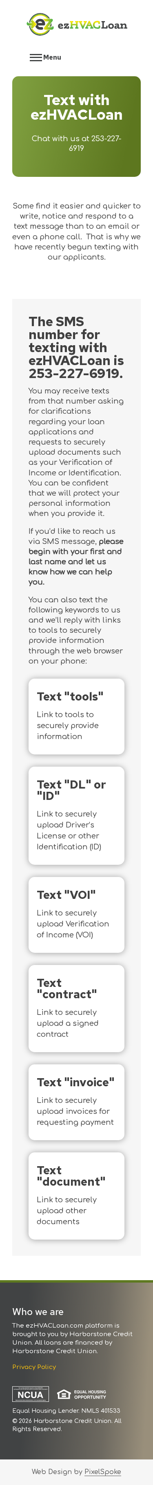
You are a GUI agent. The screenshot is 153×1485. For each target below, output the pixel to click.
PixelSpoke (102, 1472)
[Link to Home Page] (77, 26)
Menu (51, 57)
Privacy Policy (34, 1367)
